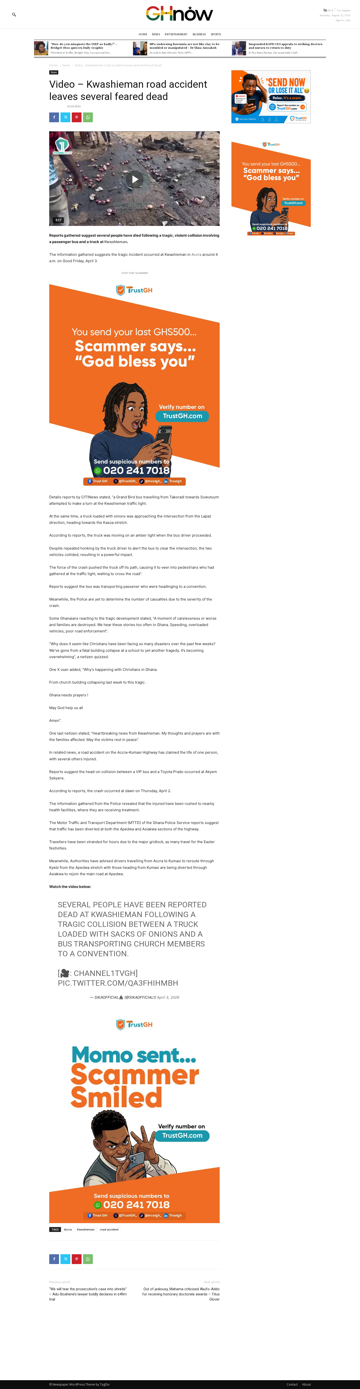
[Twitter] (65, 117)
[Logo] (180, 14)
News (66, 65)
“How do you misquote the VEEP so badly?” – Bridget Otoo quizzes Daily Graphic (84, 45)
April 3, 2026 (168, 997)
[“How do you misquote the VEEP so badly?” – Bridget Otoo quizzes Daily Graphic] (41, 48)
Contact (292, 1384)
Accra (197, 254)
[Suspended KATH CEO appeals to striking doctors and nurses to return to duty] (239, 48)
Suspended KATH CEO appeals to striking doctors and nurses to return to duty (286, 45)
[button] (14, 14)
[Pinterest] (77, 117)
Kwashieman (115, 241)
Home (53, 65)
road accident (109, 1229)
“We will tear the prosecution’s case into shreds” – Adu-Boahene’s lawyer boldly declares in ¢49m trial (88, 1294)
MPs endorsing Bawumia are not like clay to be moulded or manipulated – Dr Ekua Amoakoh (184, 45)
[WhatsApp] (88, 117)
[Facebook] (54, 117)
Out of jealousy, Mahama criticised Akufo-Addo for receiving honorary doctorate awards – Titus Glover (181, 1294)
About (306, 1384)
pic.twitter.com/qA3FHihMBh (118, 983)
